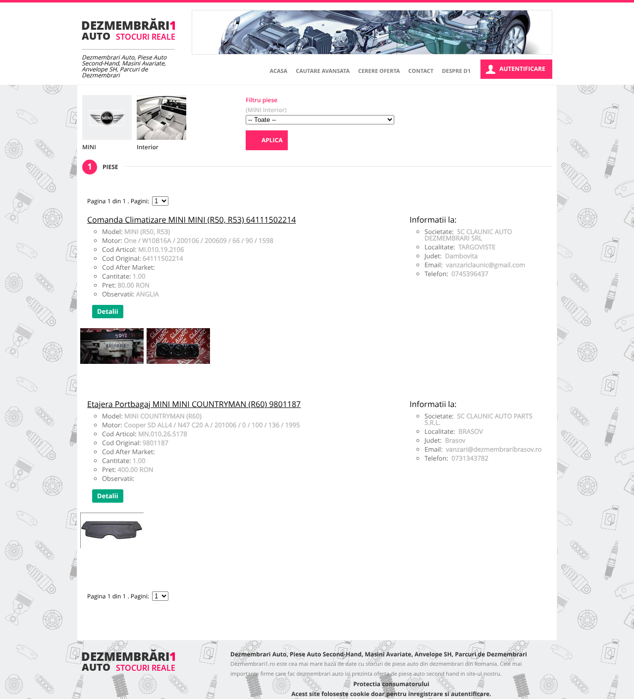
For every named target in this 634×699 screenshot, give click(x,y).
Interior (147, 147)
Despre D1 (456, 71)
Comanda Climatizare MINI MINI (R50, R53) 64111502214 (191, 219)
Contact (420, 71)
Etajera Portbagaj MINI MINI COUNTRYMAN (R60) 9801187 (194, 404)
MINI (89, 147)
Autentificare (522, 68)
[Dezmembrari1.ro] (128, 669)
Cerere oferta (379, 71)
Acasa (279, 71)
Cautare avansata (323, 71)
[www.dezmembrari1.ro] (128, 29)
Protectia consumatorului (391, 684)
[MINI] (107, 117)
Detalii (107, 311)
